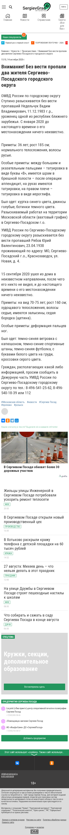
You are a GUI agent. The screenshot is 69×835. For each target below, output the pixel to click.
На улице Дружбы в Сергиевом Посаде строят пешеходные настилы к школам (34, 593)
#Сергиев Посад (47, 402)
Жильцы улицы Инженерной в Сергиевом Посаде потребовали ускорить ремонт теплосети (30, 495)
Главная (8, 19)
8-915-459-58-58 (7, 776)
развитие (40, 827)
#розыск (18, 405)
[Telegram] (12, 420)
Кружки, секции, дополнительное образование (26, 661)
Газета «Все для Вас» (62, 24)
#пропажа (6, 405)
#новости (32, 402)
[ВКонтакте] (3, 420)
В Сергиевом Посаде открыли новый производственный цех (34, 519)
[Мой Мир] (17, 420)
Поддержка (29, 827)
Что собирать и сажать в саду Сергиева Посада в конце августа (31, 617)
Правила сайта (8, 822)
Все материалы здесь (34, 687)
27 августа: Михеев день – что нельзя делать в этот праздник (29, 568)
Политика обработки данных (54, 820)
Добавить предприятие (34, 738)
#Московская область (13, 402)
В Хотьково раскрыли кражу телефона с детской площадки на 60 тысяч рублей (33, 544)
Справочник (44, 19)
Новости (24, 19)
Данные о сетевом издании (13, 820)
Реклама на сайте (33, 820)
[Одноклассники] (8, 420)
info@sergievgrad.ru (9, 774)
